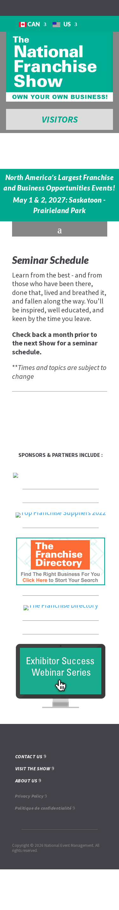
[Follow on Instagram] (14, 7)
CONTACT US (29, 756)
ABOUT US (26, 781)
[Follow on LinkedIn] (24, 7)
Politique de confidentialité (43, 808)
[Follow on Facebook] (4, 7)
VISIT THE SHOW (32, 769)
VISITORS (60, 119)
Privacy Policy (29, 796)
